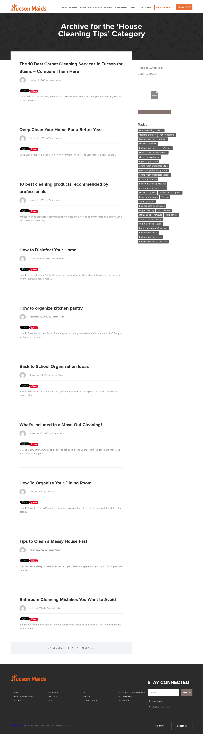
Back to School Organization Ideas (54, 366)
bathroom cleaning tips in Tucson (155, 148)
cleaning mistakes (147, 144)
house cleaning (167, 135)
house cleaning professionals (153, 228)
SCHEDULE (182, 726)
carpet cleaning (146, 210)
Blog (133, 8)
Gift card (145, 8)
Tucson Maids (17, 726)
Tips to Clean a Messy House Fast (53, 541)
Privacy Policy (90, 700)
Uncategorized (147, 74)
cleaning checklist (147, 135)
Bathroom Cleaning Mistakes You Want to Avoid (67, 599)
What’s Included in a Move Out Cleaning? (61, 425)
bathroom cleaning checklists (153, 242)
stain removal (164, 210)
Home (16, 692)
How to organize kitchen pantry (51, 308)
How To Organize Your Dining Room (55, 483)
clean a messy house (149, 157)
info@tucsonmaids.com (161, 707)
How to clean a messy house (153, 153)
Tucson (165, 197)
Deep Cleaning (69, 8)
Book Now (184, 7)
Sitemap (87, 696)
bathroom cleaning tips (150, 237)
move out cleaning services (152, 188)
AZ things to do (146, 201)
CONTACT (159, 726)
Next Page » (88, 648)
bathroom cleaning (148, 233)
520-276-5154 (163, 7)
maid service (171, 215)
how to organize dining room (153, 170)
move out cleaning (148, 179)
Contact (18, 700)
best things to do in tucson (152, 206)
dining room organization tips (153, 166)
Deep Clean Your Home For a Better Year (60, 130)
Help (86, 692)
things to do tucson (148, 197)
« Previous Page (56, 648)
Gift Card (52, 696)
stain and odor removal (150, 215)
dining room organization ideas (154, 175)
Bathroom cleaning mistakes (152, 139)
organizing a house (148, 161)
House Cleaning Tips (150, 68)
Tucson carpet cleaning (150, 219)
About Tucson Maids (23, 696)
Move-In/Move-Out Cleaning (96, 8)
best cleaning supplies (170, 193)
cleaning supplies (147, 193)
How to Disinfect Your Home (48, 250)
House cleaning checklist (151, 130)
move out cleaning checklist (152, 184)
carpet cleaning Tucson (150, 224)
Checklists (121, 8)
